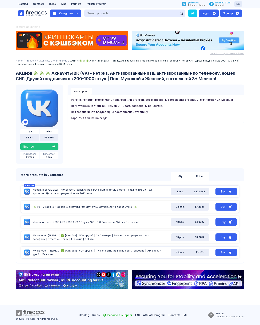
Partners (76, 3)
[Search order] (192, 13)
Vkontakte (44, 60)
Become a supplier (119, 315)
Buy (223, 191)
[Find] (181, 13)
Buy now (28, 146)
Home (19, 60)
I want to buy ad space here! (227, 53)
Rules (52, 3)
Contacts (38, 3)
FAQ (63, 3)
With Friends (60, 60)
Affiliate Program (96, 3)
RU (238, 4)
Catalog (23, 3)
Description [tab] (81, 91)
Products (31, 60)
